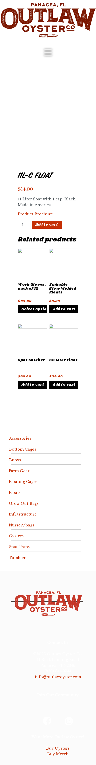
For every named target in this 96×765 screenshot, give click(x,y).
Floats (15, 492)
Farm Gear (19, 471)
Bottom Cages (22, 449)
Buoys (15, 460)
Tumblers (18, 557)
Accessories (20, 438)
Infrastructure (23, 514)
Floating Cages (23, 481)
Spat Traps (19, 547)
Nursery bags (21, 525)
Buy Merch (58, 754)
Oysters (16, 536)
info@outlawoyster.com (58, 677)
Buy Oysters (58, 748)
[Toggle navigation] (48, 52)
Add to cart (46, 224)
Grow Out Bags (24, 503)
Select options (34, 309)
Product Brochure (35, 214)
